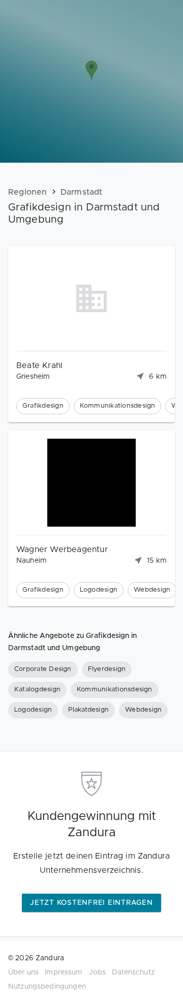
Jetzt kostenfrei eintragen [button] (91, 902)
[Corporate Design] (43, 669)
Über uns (23, 972)
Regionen (27, 192)
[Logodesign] (33, 710)
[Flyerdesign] (107, 669)
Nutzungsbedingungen (47, 986)
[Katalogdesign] (37, 690)
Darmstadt (81, 192)
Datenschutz (133, 972)
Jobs (97, 972)
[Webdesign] (143, 710)
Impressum (63, 972)
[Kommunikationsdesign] (115, 690)
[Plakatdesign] (88, 710)
